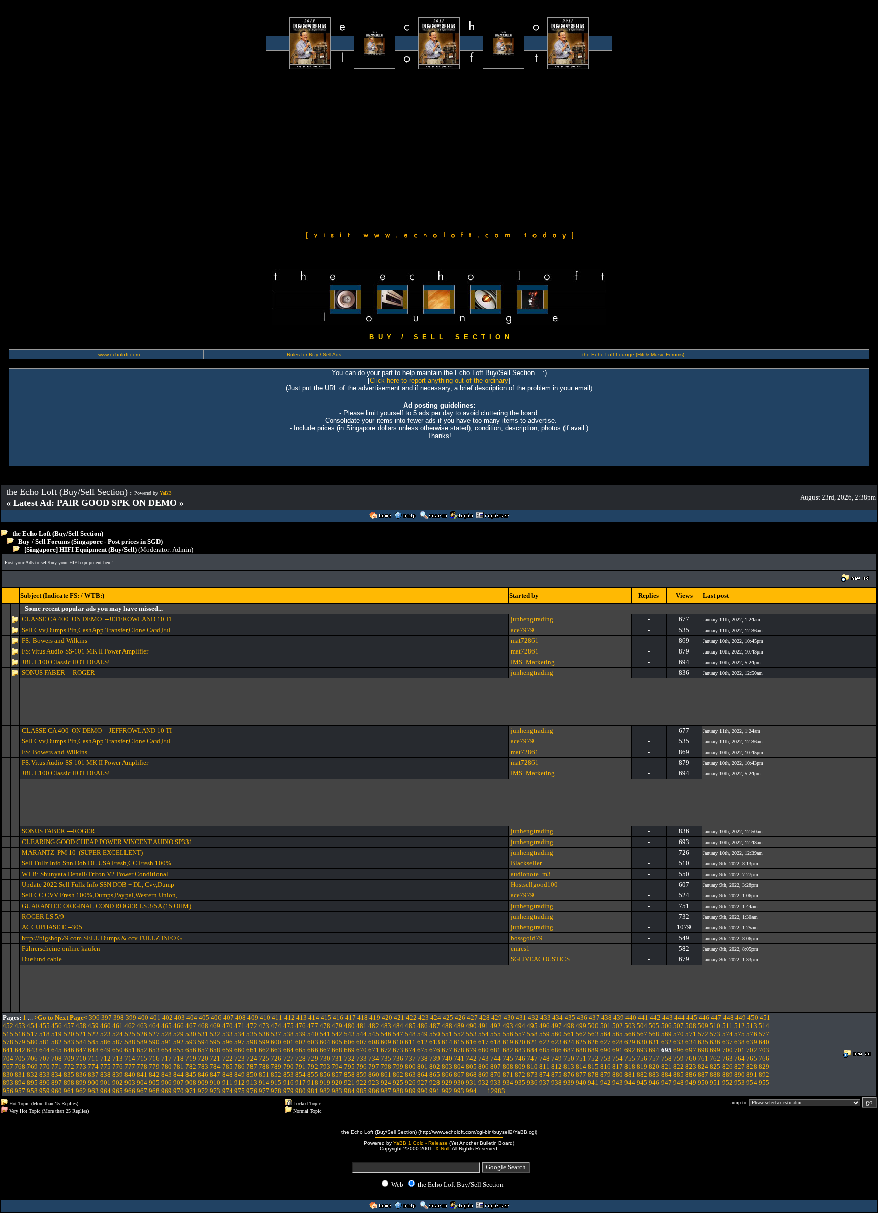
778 (142, 1066)
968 (154, 1091)
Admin (181, 549)
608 (373, 1042)
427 (472, 1017)
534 (239, 1034)
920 (337, 1082)
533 (227, 1034)
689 (593, 1050)
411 (277, 1017)
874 (544, 1074)
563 (593, 1034)
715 (142, 1058)
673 (398, 1050)
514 (764, 1026)
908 (190, 1082)
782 (190, 1066)
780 (166, 1066)
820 (654, 1066)
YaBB (166, 493)
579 (20, 1042)
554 (483, 1034)
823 (690, 1066)
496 (544, 1026)
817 (617, 1066)
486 (422, 1026)
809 (520, 1066)
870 (495, 1074)
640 (764, 1042)
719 (190, 1058)
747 (532, 1058)
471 (239, 1026)
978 (276, 1091)
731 (337, 1058)
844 (178, 1074)
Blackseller (526, 863)
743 (483, 1058)
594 (203, 1042)
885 (678, 1074)
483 (386, 1026)
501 (605, 1026)
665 (300, 1050)
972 (203, 1091)
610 (398, 1042)
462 (129, 1026)
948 (678, 1082)
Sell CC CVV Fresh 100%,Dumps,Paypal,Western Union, (99, 895)
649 (105, 1050)
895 (32, 1082)
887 (703, 1074)
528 (166, 1034)
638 (739, 1042)
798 (386, 1066)
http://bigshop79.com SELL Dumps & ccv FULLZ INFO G (102, 938)
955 (764, 1082)
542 (337, 1034)
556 (508, 1034)
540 (312, 1034)
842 (154, 1074)
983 (337, 1091)
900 (93, 1082)
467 (190, 1026)
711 (93, 1058)
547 (398, 1034)
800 (410, 1066)
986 (373, 1091)
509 (703, 1026)
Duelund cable (42, 959)
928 (434, 1082)
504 (642, 1026)
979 (288, 1091)
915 (276, 1082)
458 (81, 1026)
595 (215, 1042)
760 (690, 1058)
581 (44, 1042)
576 (751, 1034)
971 (190, 1091)
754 (617, 1058)
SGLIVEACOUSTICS (540, 959)
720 (203, 1058)
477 (312, 1026)
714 (129, 1058)
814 (581, 1066)
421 (399, 1017)
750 (568, 1058)
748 (544, 1058)
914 (264, 1082)
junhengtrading (532, 619)
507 (678, 1026)
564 (605, 1034)
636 (715, 1042)
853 (288, 1074)
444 (679, 1017)
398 (118, 1017)
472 (251, 1026)
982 (325, 1091)
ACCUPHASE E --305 (52, 927)
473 (264, 1026)
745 (508, 1058)
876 (568, 1074)
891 (751, 1074)
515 (8, 1034)
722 (227, 1058)
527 (154, 1034)
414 (313, 1017)
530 (190, 1034)
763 (727, 1058)
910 (215, 1082)
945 (642, 1082)
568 (654, 1034)
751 (581, 1058)
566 (629, 1034)
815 (593, 1066)
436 (582, 1017)
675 (422, 1050)
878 (593, 1074)
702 (751, 1050)
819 (642, 1066)
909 (203, 1082)
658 (215, 1050)
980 (300, 1091)
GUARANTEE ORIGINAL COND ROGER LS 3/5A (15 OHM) (106, 906)
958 (32, 1091)
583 (69, 1042)
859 (361, 1074)
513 (751, 1026)
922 (361, 1082)
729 (312, 1058)
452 (8, 1026)
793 (325, 1066)
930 (459, 1082)
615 (459, 1042)
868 (471, 1074)
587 (117, 1042)
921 (349, 1082)
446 (704, 1017)
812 (556, 1066)
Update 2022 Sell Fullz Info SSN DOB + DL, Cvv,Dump (98, 884)
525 (129, 1034)
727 (288, 1058)
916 (288, 1082)
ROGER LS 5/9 (43, 916)
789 (276, 1066)
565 (617, 1034)
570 (678, 1034)
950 (703, 1082)
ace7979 (522, 630)
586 (105, 1042)
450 (752, 1017)
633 (678, 1042)
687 (568, 1050)
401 (155, 1017)
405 (204, 1017)
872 (520, 1074)
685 (544, 1050)
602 (300, 1042)
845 (190, 1074)
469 (215, 1026)
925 (398, 1082)
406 (216, 1017)
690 (605, 1050)
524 (117, 1034)
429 (496, 1017)
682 (508, 1050)
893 (8, 1082)
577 (764, 1034)
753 (605, 1058)
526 (142, 1034)
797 (373, 1066)
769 (32, 1066)
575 (739, 1034)
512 (739, 1026)
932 (483, 1082)
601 (288, 1042)
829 (764, 1066)
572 (703, 1034)
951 (715, 1082)
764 (739, 1058)
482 (373, 1026)
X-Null (442, 1149)
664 (288, 1050)
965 (117, 1091)
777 (129, 1066)
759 (678, 1058)
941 (593, 1082)
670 (361, 1050)
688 (581, 1050)
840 (129, 1074)
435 (570, 1017)
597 (239, 1042)
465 (166, 1026)
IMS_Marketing (533, 662)
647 (81, 1050)
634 (690, 1042)
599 (264, 1042)
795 (349, 1066)
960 (56, 1091)
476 (300, 1026)
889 (727, 1074)
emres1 (520, 948)
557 (520, 1034)
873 (532, 1074)
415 (326, 1017)
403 (179, 1017)
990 (422, 1091)
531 (203, 1034)
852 (276, 1074)
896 (44, 1082)
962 (81, 1091)
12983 (496, 1091)
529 (178, 1034)
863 (410, 1074)
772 (69, 1066)
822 (678, 1066)
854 (300, 1074)
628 (617, 1042)
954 (751, 1082)
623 (556, 1042)
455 (44, 1026)
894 (20, 1082)
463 (142, 1026)
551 (447, 1034)
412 (289, 1017)
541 (325, 1034)
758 (666, 1058)
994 (471, 1091)
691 (617, 1050)
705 (20, 1058)
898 (69, 1082)
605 (337, 1042)
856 (325, 1074)
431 (521, 1017)
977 (264, 1091)
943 (617, 1082)
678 (459, 1050)
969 (166, 1091)
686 (556, 1050)
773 (81, 1066)
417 (350, 1017)
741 (459, 1058)
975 (239, 1091)
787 (251, 1066)
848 (227, 1074)
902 (117, 1082)
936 (532, 1082)
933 (495, 1082)
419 (374, 1017)
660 (239, 1050)
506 (666, 1026)
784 (215, 1066)
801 (422, 1066)
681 (495, 1050)
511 (727, 1026)
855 (312, 1074)
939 (568, 1082)
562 (581, 1034)
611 (410, 1042)
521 (81, 1034)
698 (703, 1050)
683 (520, 1050)
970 (178, 1091)
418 (362, 1017)
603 (312, 1042)
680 (483, 1050)
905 (154, 1082)
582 (56, 1042)
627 (605, 1042)
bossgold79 (527, 938)
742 (471, 1058)
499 (581, 1026)
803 (447, 1066)
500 (593, 1026)
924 (386, 1082)
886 (690, 1074)
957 (20, 1091)
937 (544, 1082)
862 (398, 1074)
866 (447, 1074)
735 (386, 1058)
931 (471, 1082)
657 (203, 1050)
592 (178, 1042)
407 (228, 1017)
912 (239, 1082)
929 (447, 1082)
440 (630, 1017)
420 (387, 1017)
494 (520, 1026)
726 (276, 1058)
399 (131, 1017)
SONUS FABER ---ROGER (58, 672)
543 (349, 1034)
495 (532, 1026)
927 (422, 1082)
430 (509, 1017)
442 (655, 1017)
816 (605, 1066)
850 (251, 1074)
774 (93, 1066)
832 (32, 1074)
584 (81, 1042)
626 (593, 1042)
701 (739, 1050)
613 (434, 1042)
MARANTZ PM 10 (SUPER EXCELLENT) (82, 852)
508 (690, 1026)
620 (520, 1042)
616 (471, 1042)
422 (411, 1017)
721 (215, 1058)
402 (167, 1017)
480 (349, 1026)
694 (654, 1050)
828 (751, 1066)
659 (227, 1050)
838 (105, 1074)
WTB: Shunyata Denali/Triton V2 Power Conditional (95, 874)
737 (410, 1058)
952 (727, 1082)
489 (459, 1026)
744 (495, 1058)
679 (471, 1050)
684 (532, 1050)
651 (129, 1050)
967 (142, 1091)
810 (532, 1066)
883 (654, 1074)
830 (8, 1074)
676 (434, 1050)
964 (105, 1091)
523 (105, 1034)
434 (557, 1017)
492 (495, 1026)
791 (300, 1066)
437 (594, 1017)
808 (508, 1066)
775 (105, 1066)
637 (727, 1042)
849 (239, 1074)
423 (423, 1017)
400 (143, 1017)
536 (264, 1034)
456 (56, 1026)
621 (532, 1042)
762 (715, 1058)
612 (422, 1042)
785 (227, 1066)
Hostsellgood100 (534, 884)
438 (606, 1017)
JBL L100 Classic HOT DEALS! (66, 662)
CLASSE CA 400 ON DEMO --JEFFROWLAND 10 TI (97, 619)
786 (239, 1066)
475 (288, 1026)
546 (386, 1034)
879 (605, 1074)
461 (117, 1026)
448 (728, 1017)
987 (386, 1091)
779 (154, 1066)
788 (264, 1066)
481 (361, 1026)
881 (629, 1074)
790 (288, 1066)
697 (690, 1050)
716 (154, 1058)
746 (520, 1058)
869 (483, 1074)
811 (544, 1066)
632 (666, 1042)
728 (300, 1058)
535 (251, 1034)
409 (252, 1017)
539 (300, 1034)
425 (448, 1017)
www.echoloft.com (119, 354)
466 (178, 1026)
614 (447, 1042)
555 (495, 1034)
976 (251, 1091)
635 (703, 1042)
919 (325, 1082)
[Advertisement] (439, 148)
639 (751, 1042)
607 (361, 1042)
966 (129, 1091)
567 (642, 1034)
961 (69, 1091)
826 (727, 1066)
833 (44, 1074)
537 (276, 1034)
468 (203, 1026)
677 (447, 1050)
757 (654, 1058)
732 (349, 1058)
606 (349, 1042)
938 (556, 1082)
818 (629, 1066)
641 (8, 1050)
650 (117, 1050)
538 (288, 1034)
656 (190, 1050)
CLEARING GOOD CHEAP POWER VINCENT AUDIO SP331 (107, 842)
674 (410, 1050)
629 (629, 1042)
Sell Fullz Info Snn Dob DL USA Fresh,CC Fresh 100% (96, 863)
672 (386, 1050)
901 (105, 1082)
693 (642, 1050)
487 (434, 1026)
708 (56, 1058)
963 (93, 1091)
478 (325, 1026)
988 (398, 1091)
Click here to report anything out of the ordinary (439, 380)
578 (8, 1042)
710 (81, 1058)
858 (349, 1074)
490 (471, 1026)
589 (142, 1042)
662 (264, 1050)
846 (203, 1074)
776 (117, 1066)
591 (166, 1042)
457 (69, 1026)
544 (361, 1034)
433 (545, 1017)
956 (8, 1091)
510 (715, 1026)
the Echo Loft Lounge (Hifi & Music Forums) (633, 354)
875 (556, 1074)
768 (20, 1066)
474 (276, 1026)
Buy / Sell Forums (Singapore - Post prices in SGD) (90, 541)
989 (410, 1091)
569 (666, 1034)
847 (215, 1074)
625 (581, 1042)
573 (715, 1034)
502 (617, 1026)
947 (666, 1082)
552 (459, 1034)
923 (373, 1082)
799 (398, 1066)
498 (568, 1026)
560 (556, 1034)
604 (325, 1042)
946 (654, 1082)
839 (117, 1074)
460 (105, 1026)
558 (532, 1034)
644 (44, 1050)
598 (251, 1042)
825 (715, 1066)
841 (142, 1074)
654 (166, 1050)
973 (215, 1091)
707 (44, 1058)
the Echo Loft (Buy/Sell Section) (57, 533)
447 (716, 1017)
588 (129, 1042)
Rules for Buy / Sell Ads (314, 354)
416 (338, 1017)
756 (642, 1058)
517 (32, 1034)
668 (337, 1050)
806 (483, 1066)
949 (690, 1082)
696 (678, 1050)
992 (447, 1091)
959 (44, 1091)
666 (312, 1050)
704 (8, 1058)
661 (251, 1050)
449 (740, 1017)
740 (447, 1058)
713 (117, 1058)
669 (349, 1050)
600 (276, 1042)
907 (178, 1082)
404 (191, 1017)
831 (20, 1074)
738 (422, 1058)
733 (361, 1058)
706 (32, 1058)
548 (410, 1034)
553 (471, 1034)
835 (69, 1074)
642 (20, 1050)
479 (337, 1026)
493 (508, 1026)
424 (435, 1017)
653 (154, 1050)
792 (312, 1066)
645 (56, 1050)
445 (691, 1017)
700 (727, 1050)
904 (142, 1082)
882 (642, 1074)
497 (556, 1026)
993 (459, 1091)
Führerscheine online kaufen (61, 948)
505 (654, 1026)
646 (69, 1050)
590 (154, 1042)
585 (93, 1042)
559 (544, 1034)
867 (459, 1074)
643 (32, 1050)
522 (93, 1034)
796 (361, 1066)
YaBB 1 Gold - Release (420, 1143)
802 (434, 1066)
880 (617, 1074)
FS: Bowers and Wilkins (54, 640)
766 (764, 1058)
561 (568, 1034)
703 (764, 1050)
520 (69, 1034)
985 (361, 1091)
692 (629, 1050)
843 (166, 1074)
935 (520, 1082)
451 (765, 1017)
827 (739, 1066)
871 (508, 1074)
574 (727, 1034)
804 (459, 1066)
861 (386, 1074)
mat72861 (525, 640)
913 (251, 1082)
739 (434, 1058)
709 (69, 1058)
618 (495, 1042)
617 (483, 1042)
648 (93, 1050)
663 (276, 1050)
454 (32, 1026)
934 (508, 1082)
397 (106, 1017)
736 (398, 1058)
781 (178, 1066)
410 (265, 1017)
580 (32, 1042)
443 (667, 1017)
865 (434, 1074)
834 (56, 1074)
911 (227, 1082)
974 (227, 1091)
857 (337, 1074)
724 (251, 1058)
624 (568, 1042)
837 (93, 1074)
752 (593, 1058)
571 (690, 1034)
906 (166, 1082)
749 (556, 1058)
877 (581, 1074)
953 (739, 1082)
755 (629, 1058)
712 (105, 1058)
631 (654, 1042)
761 (703, 1058)
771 (56, 1066)
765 (751, 1058)
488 (447, 1026)
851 (264, 1074)
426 (460, 1017)
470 (227, 1026)
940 (581, 1082)
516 (20, 1034)
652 (142, 1050)
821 (666, 1066)
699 (715, 1050)
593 (190, 1042)
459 (93, 1026)
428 (484, 1017)
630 (642, 1042)
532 (215, 1034)
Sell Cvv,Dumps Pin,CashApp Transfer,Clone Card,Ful (96, 630)
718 (178, 1058)
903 (129, 1082)
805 (471, 1066)
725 (264, 1058)
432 (533, 1017)
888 (715, 1074)
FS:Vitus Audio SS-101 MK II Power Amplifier (85, 651)
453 (20, 1026)
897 (56, 1082)
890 (739, 1074)
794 (337, 1066)
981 (312, 1091)
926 (410, 1082)
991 (434, 1091)
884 (666, 1074)
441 (643, 1017)
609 (386, 1042)
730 (325, 1058)
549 (422, 1034)
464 (154, 1026)
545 (373, 1034)
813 (568, 1066)
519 (56, 1034)
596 (227, 1042)
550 (434, 1034)
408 (240, 1017)
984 (349, 1091)
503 (629, 1026)
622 (544, 1042)
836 (81, 1074)
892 (764, 1074)
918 (312, 1082)
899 (81, 1082)
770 (44, 1066)
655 (178, 1050)
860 (373, 1074)
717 (166, 1058)
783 (203, 1066)
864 (422, 1074)
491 (483, 1026)
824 (703, 1066)
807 (495, 1066)
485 (410, 1026)
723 (239, 1058)
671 (373, 1050)
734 (373, 1058)
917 (300, 1082)
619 (508, 1042)
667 (325, 1050)
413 (301, 1017)
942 (605, 1082)
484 (398, 1026)
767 (8, 1066)
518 (44, 1034)
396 (94, 1017)
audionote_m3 (531, 874)
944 (629, 1082)
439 (618, 1017)
